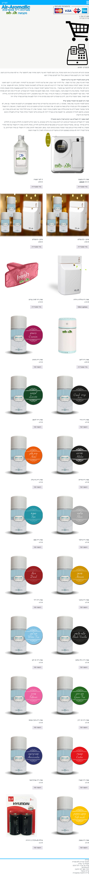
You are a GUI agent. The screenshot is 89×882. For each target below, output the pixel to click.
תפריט (5, 2)
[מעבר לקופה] (77, 65)
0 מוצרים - (83, 67)
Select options (82, 307)
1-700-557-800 (84, 16)
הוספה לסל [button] (37, 367)
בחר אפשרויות (82, 187)
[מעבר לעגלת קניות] (77, 42)
